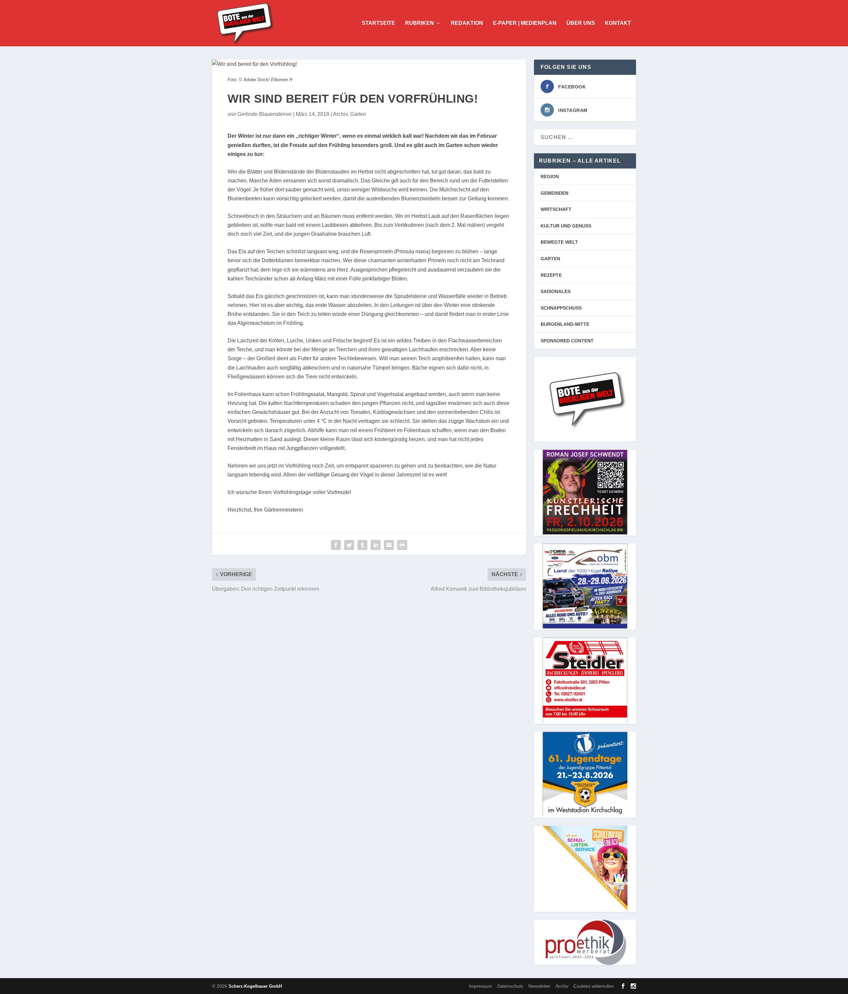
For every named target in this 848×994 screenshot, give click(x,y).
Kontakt (618, 23)
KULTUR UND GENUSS (566, 225)
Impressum (480, 986)
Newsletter (539, 986)
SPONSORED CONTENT (567, 340)
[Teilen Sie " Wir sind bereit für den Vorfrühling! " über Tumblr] (362, 545)
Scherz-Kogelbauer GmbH (255, 986)
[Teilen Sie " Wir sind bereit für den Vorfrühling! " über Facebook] (336, 545)
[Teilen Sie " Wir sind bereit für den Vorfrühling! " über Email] (389, 545)
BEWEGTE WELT (559, 242)
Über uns (580, 23)
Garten (358, 114)
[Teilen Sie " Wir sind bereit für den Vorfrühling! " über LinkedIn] (375, 545)
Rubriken (419, 23)
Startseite (378, 23)
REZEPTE (551, 275)
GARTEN (550, 258)
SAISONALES (555, 291)
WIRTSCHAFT (556, 209)
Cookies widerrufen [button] (593, 986)
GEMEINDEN (554, 193)
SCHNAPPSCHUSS (561, 308)
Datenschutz (510, 986)
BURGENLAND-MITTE (565, 324)
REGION (550, 176)
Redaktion (467, 23)
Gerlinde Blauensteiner (265, 114)
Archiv (340, 114)
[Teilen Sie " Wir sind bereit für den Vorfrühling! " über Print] (402, 545)
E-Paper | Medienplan (524, 23)
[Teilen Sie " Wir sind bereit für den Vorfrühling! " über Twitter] (349, 545)
